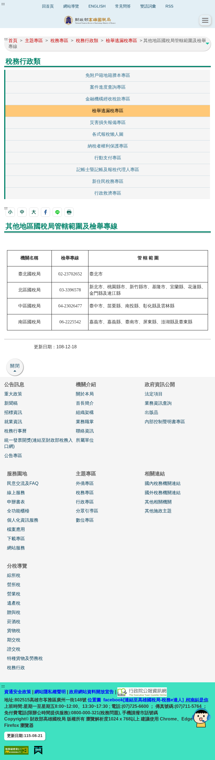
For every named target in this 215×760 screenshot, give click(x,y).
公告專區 (13, 455)
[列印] (69, 212)
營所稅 (13, 584)
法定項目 (154, 393)
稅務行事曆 (15, 431)
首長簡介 (85, 403)
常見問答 (123, 6)
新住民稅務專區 (107, 181)
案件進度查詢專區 (108, 87)
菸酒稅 (13, 621)
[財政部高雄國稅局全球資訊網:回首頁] (102, 20)
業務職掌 (85, 421)
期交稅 (13, 639)
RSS (169, 6)
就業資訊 (13, 421)
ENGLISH (97, 6)
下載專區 (16, 538)
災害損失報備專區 (108, 122)
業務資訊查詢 (158, 403)
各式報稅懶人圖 (107, 134)
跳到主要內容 (15, 4)
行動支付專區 (107, 157)
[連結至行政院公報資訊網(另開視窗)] (142, 691)
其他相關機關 (158, 501)
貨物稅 (13, 630)
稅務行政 (16, 667)
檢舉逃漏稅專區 (107, 110)
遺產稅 (13, 603)
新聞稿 (11, 403)
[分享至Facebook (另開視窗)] (45, 212)
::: (3, 4)
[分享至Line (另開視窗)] (57, 212)
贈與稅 (13, 612)
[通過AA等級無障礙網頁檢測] (16, 750)
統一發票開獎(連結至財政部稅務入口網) (38, 443)
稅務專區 (85, 492)
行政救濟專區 (107, 193)
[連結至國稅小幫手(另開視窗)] (201, 717)
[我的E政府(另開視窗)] (38, 750)
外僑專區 (85, 483)
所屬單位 (85, 440)
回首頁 (48, 6)
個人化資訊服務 (22, 520)
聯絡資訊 (85, 431)
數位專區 (85, 520)
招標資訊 (13, 412)
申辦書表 (16, 501)
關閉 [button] (15, 365)
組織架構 (85, 412)
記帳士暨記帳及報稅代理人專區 (107, 169)
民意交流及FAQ (22, 483)
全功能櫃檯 (18, 510)
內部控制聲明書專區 (165, 421)
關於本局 (85, 393)
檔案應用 (16, 529)
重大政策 (13, 393)
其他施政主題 (158, 510)
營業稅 (13, 593)
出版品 (151, 412)
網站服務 (16, 547)
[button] (205, 20)
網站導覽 (71, 6)
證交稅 (13, 649)
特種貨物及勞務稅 (25, 658)
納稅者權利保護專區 (108, 146)
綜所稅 (13, 575)
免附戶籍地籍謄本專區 (107, 75)
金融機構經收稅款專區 (107, 98)
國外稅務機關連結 (163, 492)
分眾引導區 (87, 510)
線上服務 (16, 492)
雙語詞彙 (148, 6)
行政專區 (85, 501)
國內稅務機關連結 (163, 483)
